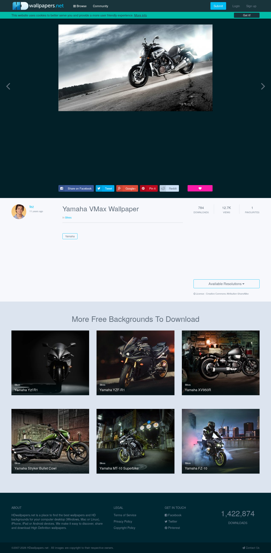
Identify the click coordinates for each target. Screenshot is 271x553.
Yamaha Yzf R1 (26, 390)
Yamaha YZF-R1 (112, 390)
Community (100, 6)
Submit (218, 6)
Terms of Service (125, 515)
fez (31, 206)
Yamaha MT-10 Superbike (119, 468)
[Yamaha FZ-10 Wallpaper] (221, 441)
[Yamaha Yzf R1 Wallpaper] (50, 362)
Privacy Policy (123, 521)
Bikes (17, 384)
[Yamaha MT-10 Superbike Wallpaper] (135, 441)
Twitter (172, 521)
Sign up (251, 6)
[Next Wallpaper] (263, 85)
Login (236, 6)
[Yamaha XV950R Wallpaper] (221, 362)
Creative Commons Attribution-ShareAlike (227, 293)
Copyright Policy (124, 528)
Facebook (174, 515)
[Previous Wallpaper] (8, 85)
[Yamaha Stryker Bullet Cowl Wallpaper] (50, 441)
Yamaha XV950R (198, 390)
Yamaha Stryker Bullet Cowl (35, 468)
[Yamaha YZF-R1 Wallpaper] (135, 362)
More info (140, 15)
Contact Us (252, 548)
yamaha (70, 236)
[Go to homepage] (38, 6)
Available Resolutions (225, 283)
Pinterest (173, 528)
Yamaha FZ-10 (196, 468)
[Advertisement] (135, 148)
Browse (81, 6)
